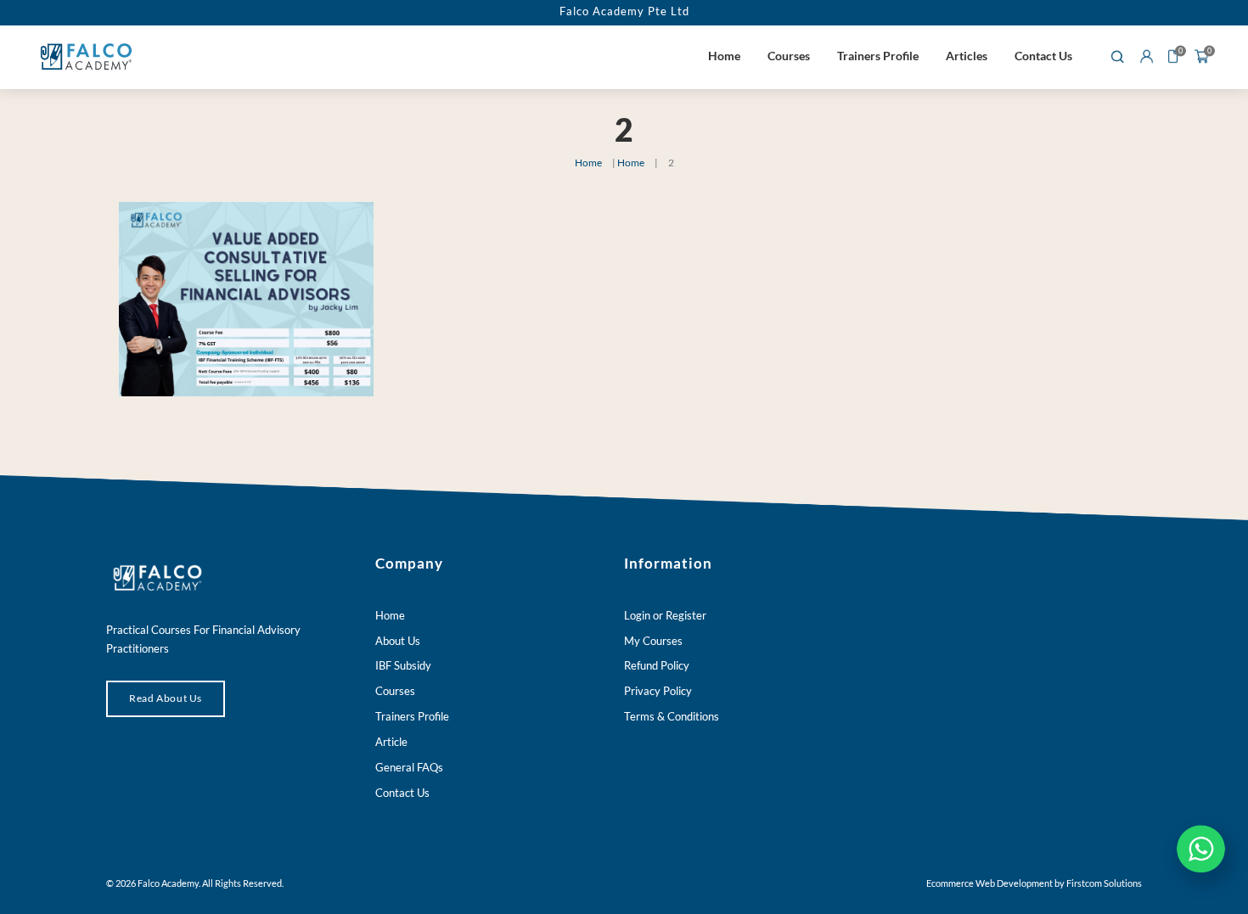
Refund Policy (656, 665)
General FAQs (409, 767)
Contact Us (1043, 55)
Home (724, 55)
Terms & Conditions (671, 716)
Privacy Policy (658, 691)
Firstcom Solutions (1104, 883)
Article (391, 742)
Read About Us (165, 698)
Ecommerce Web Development (989, 883)
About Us (397, 641)
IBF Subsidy (403, 665)
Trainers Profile (878, 55)
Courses (788, 55)
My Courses (653, 641)
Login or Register (665, 615)
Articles (966, 55)
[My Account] (1146, 57)
